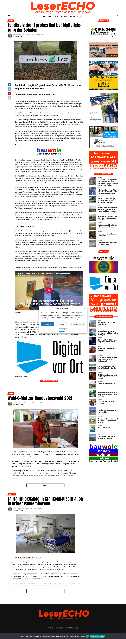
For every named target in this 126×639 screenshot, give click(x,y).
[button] (84, 308)
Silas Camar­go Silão (25, 557)
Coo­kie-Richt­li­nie (63, 328)
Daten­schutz (62, 329)
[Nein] (124, 636)
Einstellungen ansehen (77, 324)
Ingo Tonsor (19, 36)
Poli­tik (56, 16)
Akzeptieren (47, 324)
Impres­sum (62, 331)
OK (87, 636)
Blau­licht (80, 16)
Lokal (50, 16)
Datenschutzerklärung (97, 636)
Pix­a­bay (38, 557)
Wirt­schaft (64, 16)
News (44, 16)
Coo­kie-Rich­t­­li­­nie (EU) (72, 628)
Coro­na (72, 16)
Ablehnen (62, 324)
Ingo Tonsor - (20, 404)
